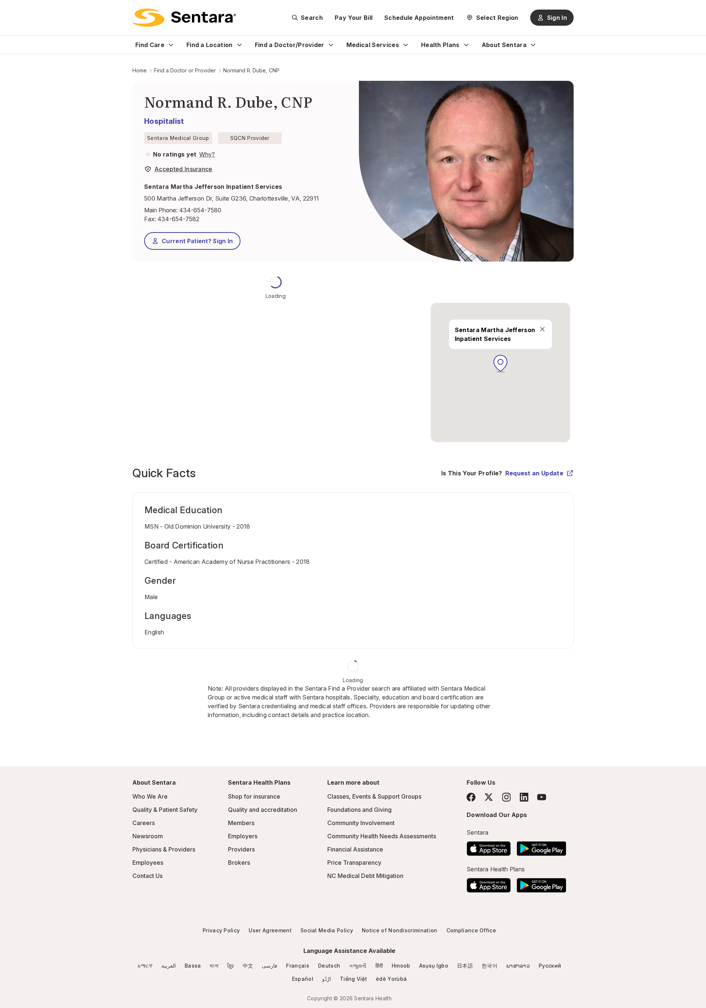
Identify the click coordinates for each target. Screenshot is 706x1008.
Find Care (149, 44)
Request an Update (534, 473)
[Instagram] (506, 797)
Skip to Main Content (11, 10)
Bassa (193, 965)
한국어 (490, 965)
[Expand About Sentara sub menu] (533, 45)
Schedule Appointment (419, 17)
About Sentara (504, 44)
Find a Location (209, 44)
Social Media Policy (326, 930)
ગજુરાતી (357, 965)
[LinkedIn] (524, 797)
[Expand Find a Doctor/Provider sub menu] (331, 45)
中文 (248, 965)
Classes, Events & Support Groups (374, 796)
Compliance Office (471, 930)
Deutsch (329, 965)
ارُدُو (326, 979)
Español (302, 979)
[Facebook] (471, 797)
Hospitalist (164, 121)
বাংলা (214, 965)
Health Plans (440, 44)
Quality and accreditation (262, 809)
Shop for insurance (254, 796)
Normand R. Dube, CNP (251, 70)
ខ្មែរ (230, 965)
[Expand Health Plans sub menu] (466, 45)
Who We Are (150, 796)
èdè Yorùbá (391, 979)
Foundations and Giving (359, 809)
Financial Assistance (355, 849)
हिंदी (379, 965)
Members (241, 823)
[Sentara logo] (184, 17)
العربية (168, 965)
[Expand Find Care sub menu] (171, 45)
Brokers (239, 862)
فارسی (269, 965)
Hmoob (401, 965)
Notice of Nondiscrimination (400, 930)
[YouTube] (541, 797)
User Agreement (270, 930)
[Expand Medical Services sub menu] (405, 45)
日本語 (465, 965)
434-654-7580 (200, 210)
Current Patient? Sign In (197, 241)
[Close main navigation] (542, 329)
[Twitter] (488, 797)
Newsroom (147, 836)
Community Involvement (361, 823)
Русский (550, 965)
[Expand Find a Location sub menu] (239, 45)
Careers (143, 823)
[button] (500, 363)
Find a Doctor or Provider (185, 70)
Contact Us (147, 875)
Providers (241, 849)
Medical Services (372, 44)
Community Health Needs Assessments (381, 836)
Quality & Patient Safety (164, 809)
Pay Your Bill (353, 17)
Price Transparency (354, 862)
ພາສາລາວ (518, 965)
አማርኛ (145, 965)
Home (139, 70)
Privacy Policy (221, 930)
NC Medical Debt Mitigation (365, 875)
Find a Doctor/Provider (289, 44)
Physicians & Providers (163, 849)
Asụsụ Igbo (433, 965)
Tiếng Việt (353, 979)
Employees (147, 862)
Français (297, 965)
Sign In (557, 17)
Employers (242, 836)
